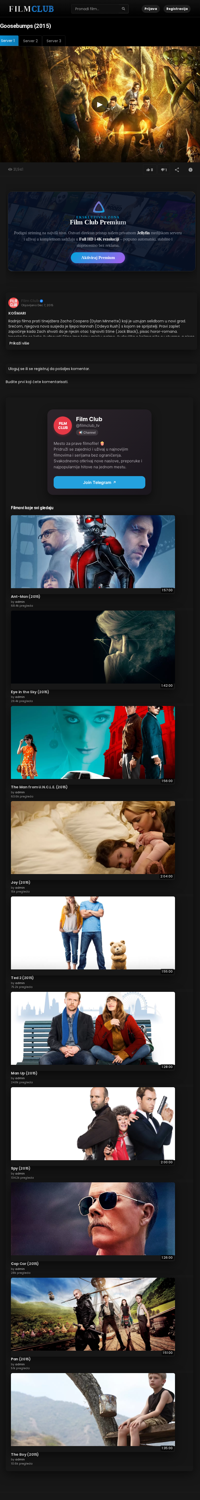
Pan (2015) (21, 1359)
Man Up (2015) (24, 1073)
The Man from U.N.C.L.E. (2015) (39, 787)
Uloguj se (16, 368)
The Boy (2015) (25, 1454)
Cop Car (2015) (25, 1263)
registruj (41, 368)
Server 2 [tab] (30, 41)
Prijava (151, 9)
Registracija (177, 9)
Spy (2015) (20, 1168)
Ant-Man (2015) (25, 596)
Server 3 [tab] (54, 41)
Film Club (30, 300)
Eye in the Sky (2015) (30, 691)
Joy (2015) (20, 882)
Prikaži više (19, 343)
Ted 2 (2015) (22, 977)
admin (20, 602)
